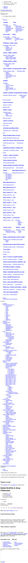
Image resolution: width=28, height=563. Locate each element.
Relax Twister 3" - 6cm (9, 207)
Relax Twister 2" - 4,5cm (9, 202)
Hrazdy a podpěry (9, 56)
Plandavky (20, 222)
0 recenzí (14, 507)
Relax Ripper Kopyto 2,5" (19, 170)
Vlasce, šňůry (6, 34)
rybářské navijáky (12, 533)
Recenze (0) (5, 470)
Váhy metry (6, 292)
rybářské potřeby (13, 532)
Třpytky (17, 217)
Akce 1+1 (8, 84)
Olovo (23, 97)
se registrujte (13, 484)
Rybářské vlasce (9, 38)
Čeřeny (7, 46)
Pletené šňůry (8, 39)
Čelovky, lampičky (9, 85)
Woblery (18, 227)
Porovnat (6, 505)
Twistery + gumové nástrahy (10, 155)
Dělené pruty (18, 26)
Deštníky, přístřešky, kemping (11, 92)
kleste (4, 510)
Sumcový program (8, 120)
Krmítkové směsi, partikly (18, 237)
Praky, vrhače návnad (9, 282)
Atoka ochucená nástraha (10, 160)
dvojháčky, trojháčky (19, 39)
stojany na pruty (20, 533)
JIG (15, 40)
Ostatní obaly (8, 76)
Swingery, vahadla (21, 287)
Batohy (7, 72)
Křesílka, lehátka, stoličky (10, 61)
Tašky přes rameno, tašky (11, 75)
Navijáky (5, 22)
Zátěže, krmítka (23, 92)
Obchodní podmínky (7, 543)
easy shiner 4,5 (9, 177)
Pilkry (7, 114)
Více (7, 31)
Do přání (2, 505)
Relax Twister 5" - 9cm (9, 217)
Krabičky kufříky (21, 68)
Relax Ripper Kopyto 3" (9, 182)
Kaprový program (8, 102)
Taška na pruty (9, 74)
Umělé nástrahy (20, 244)
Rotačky (19, 224)
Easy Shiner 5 (8, 178)
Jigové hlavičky (20, 165)
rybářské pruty (5, 533)
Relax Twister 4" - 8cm (9, 212)
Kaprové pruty (19, 28)
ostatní (19, 232)
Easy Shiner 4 (8, 176)
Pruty (14, 22)
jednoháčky (17, 38)
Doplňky (5, 80)
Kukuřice (5, 244)
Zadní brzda (8, 27)
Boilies (7, 240)
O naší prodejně (6, 541)
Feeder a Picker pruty (20, 27)
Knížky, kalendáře (8, 272)
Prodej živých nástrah (7, 546)
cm (17, 510)
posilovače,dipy (12, 244)
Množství (2, 503)
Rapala (19, 223)
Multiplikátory (9, 29)
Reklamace (5, 544)
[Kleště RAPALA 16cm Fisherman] (8, 465)
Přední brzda (8, 26)
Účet (16, 541)
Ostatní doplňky (9, 115)
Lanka (23, 227)
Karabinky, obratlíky (14, 266)
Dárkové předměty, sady (11, 89)
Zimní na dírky (19, 30)
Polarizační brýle (15, 277)
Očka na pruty (20, 272)
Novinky (16, 545)
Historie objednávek (19, 543)
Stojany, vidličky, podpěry (10, 52)
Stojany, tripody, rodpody (11, 57)
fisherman (11, 510)
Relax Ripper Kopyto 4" (9, 187)
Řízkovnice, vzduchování (9, 287)
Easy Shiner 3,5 (9, 175)
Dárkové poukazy (9, 87)
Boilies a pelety (7, 237)
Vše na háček (6, 249)
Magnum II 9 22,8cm (10, 230)
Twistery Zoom (7, 227)
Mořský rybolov (7, 109)
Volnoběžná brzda (9, 28)
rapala (7, 510)
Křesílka (7, 64)
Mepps (19, 221)
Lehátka (7, 66)
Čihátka (7, 86)
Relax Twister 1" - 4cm (9, 197)
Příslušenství (8, 50)
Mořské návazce (9, 113)
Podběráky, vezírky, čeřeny (10, 43)
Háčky (14, 34)
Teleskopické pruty (20, 29)
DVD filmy (6, 266)
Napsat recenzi (20, 507)
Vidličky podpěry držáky (11, 58)
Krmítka (23, 96)
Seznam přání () (18, 544)
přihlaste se (6, 484)
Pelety (7, 241)
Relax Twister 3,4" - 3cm (9, 192)
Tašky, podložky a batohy (10, 68)
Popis (4, 469)
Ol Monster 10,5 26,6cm (11, 232)
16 (14, 510)
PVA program (19, 282)
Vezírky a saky (9, 48)
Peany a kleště (7, 277)
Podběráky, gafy (9, 47)
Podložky (8, 73)
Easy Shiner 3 (8, 173)
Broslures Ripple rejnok (9, 165)
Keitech (5, 170)
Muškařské (8, 30)
